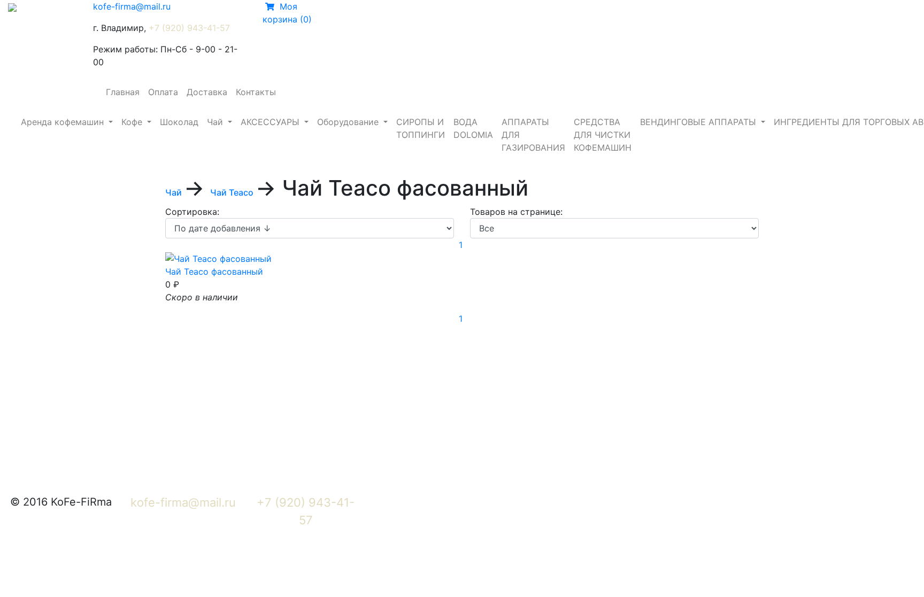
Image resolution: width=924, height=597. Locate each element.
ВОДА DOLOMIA (473, 128)
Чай (216, 122)
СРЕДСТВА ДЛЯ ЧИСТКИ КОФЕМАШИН (603, 135)
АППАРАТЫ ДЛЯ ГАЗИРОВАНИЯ (533, 135)
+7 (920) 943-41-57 (189, 27)
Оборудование (349, 122)
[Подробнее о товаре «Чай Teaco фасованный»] (218, 257)
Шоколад (179, 122)
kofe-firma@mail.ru (132, 6)
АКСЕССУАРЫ (271, 122)
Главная (123, 92)
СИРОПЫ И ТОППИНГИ (420, 128)
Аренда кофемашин (63, 122)
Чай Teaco (233, 192)
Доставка (207, 92)
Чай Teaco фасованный (214, 271)
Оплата (163, 92)
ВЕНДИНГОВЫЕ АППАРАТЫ (699, 122)
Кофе (133, 122)
